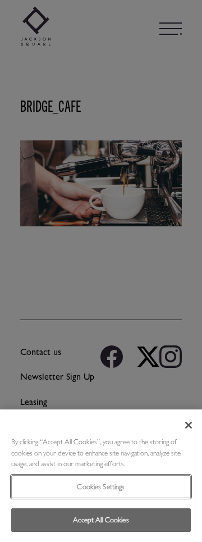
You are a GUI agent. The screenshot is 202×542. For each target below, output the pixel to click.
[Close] (188, 425)
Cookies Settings (101, 486)
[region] (101, 475)
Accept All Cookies (100, 520)
